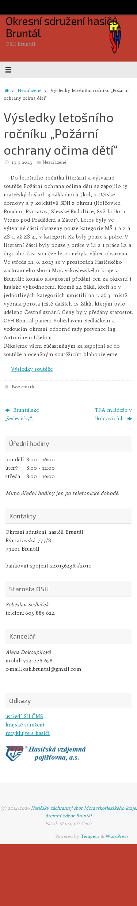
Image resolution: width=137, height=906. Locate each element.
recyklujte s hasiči (27, 733)
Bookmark (23, 386)
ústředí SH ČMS (24, 716)
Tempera (90, 836)
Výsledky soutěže (32, 369)
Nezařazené (29, 90)
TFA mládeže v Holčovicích (113, 414)
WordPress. (118, 836)
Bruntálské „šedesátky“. (22, 414)
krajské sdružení (25, 725)
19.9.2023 (22, 162)
